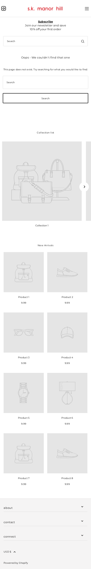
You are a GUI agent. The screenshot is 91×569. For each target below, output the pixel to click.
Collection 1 (41, 225)
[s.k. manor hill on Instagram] (3, 8)
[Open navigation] (87, 8)
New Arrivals (46, 245)
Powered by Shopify (16, 562)
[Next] (84, 186)
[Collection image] (42, 181)
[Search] (83, 41)
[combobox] (45, 41)
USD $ (7, 551)
